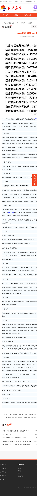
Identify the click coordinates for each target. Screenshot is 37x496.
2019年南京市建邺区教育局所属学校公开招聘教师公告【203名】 (20, 441)
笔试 (19, 471)
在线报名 (3, 476)
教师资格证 (27, 15)
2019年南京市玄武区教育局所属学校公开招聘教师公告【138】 (20, 444)
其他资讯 (22, 23)
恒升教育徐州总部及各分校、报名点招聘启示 (16, 431)
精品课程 (20, 476)
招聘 (19, 468)
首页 (16, 23)
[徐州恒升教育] (11, 8)
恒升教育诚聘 (7, 434)
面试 (19, 473)
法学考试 (3, 468)
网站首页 (5, 15)
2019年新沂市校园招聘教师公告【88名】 (15, 437)
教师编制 (16, 15)
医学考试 (3, 472)
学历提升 (3, 465)
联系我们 (3, 479)
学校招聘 (29, 23)
